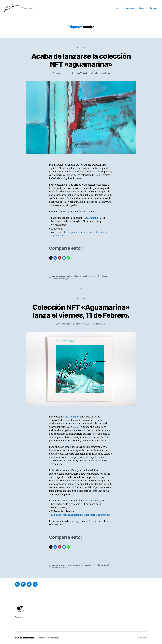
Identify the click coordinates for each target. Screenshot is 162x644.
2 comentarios (101, 324)
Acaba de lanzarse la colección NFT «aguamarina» (81, 60)
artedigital (78, 276)
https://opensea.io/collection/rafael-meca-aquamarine (80, 514)
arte (71, 276)
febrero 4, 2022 (82, 324)
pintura (63, 278)
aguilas (55, 276)
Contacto (153, 8)
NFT (97, 276)
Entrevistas (129, 8)
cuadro (85, 276)
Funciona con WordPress (48, 638)
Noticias (143, 8)
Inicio (117, 8)
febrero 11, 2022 (80, 73)
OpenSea (56, 278)
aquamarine (63, 276)
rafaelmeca (62, 73)
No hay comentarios (102, 73)
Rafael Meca (28, 638)
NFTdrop (103, 276)
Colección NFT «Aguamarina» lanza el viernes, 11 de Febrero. (81, 311)
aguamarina (91, 217)
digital (81, 565)
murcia (92, 276)
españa (88, 565)
